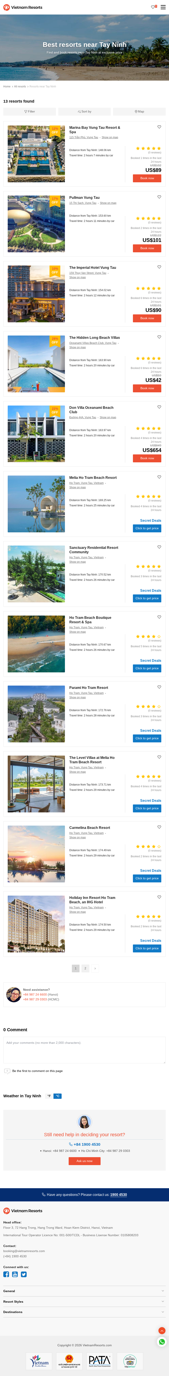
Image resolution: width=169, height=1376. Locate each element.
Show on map (110, 137)
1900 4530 (118, 1195)
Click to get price (147, 528)
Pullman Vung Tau (84, 197)
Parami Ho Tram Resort (88, 688)
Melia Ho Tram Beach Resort (93, 478)
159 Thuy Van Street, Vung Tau (87, 273)
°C (57, 1096)
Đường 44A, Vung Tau (82, 417)
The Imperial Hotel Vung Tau (92, 267)
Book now (147, 178)
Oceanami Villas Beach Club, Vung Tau (92, 343)
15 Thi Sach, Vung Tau (82, 203)
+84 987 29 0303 (35, 999)
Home (7, 86)
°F (49, 1096)
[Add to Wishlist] (159, 127)
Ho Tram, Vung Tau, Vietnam (86, 483)
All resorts (20, 86)
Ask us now (84, 1161)
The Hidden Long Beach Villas (94, 337)
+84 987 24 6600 (35, 994)
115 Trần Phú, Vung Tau (83, 137)
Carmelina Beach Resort (89, 828)
